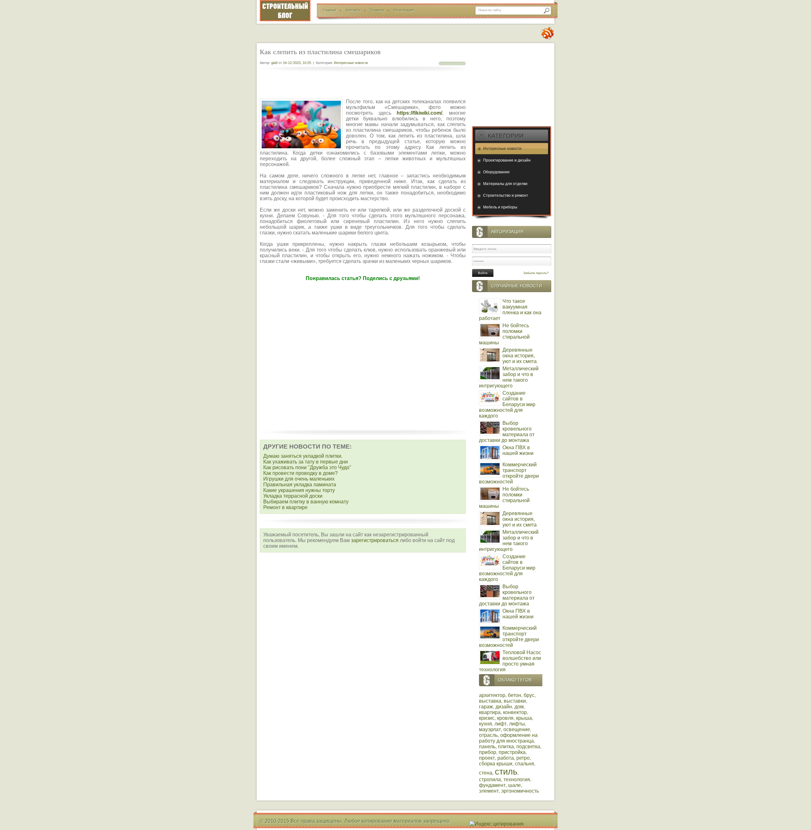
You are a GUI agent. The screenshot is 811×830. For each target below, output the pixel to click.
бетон (514, 695)
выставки (515, 701)
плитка (506, 746)
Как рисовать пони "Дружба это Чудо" (307, 467)
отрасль (488, 735)
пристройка (512, 752)
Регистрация (403, 10)
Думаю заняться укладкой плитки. (302, 456)
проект (487, 758)
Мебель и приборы (500, 207)
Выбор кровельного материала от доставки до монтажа (506, 431)
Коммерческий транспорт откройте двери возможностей (509, 473)
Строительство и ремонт (505, 195)
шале (514, 785)
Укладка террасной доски (292, 496)
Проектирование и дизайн (507, 160)
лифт (501, 723)
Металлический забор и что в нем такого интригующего (509, 377)
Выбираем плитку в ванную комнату (305, 501)
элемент (489, 791)
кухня (485, 723)
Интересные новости (351, 63)
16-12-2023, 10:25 (297, 63)
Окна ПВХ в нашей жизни (517, 450)
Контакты (353, 10)
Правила (377, 10)
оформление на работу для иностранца (508, 738)
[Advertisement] (363, 85)
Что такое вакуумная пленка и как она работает (510, 309)
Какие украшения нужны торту (299, 490)
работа (505, 758)
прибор (487, 752)
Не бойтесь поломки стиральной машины (504, 334)
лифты (517, 723)
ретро (523, 758)
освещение (516, 729)
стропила (490, 779)
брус (529, 695)
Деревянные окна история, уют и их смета (519, 355)
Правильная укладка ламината (299, 484)
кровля (505, 718)
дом (519, 706)
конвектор (515, 712)
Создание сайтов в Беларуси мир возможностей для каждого (507, 404)
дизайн (503, 706)
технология (516, 779)
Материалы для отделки (505, 184)
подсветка (528, 746)
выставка (490, 701)
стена (485, 773)
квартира (490, 712)
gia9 (274, 63)
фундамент (492, 785)
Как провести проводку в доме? (300, 473)
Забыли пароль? (536, 273)
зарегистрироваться (375, 540)
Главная (329, 10)
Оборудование (496, 172)
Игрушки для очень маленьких (299, 479)
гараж (486, 706)
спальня (524, 763)
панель (487, 746)
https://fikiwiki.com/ (419, 113)
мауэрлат (490, 729)
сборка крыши (495, 763)
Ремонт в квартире (285, 507)
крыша (524, 718)
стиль (506, 771)
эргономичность (520, 791)
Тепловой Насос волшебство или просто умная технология (510, 661)
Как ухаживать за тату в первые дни (305, 461)
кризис (487, 718)
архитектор (492, 695)
